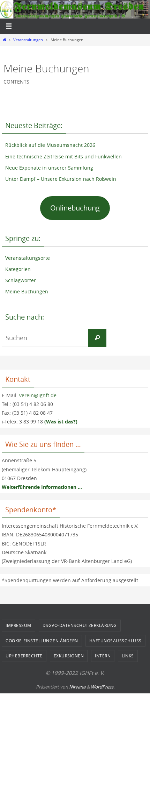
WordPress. (102, 687)
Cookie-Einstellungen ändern (42, 640)
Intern (103, 655)
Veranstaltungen (28, 39)
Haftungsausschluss (115, 640)
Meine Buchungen (26, 291)
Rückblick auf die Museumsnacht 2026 (50, 145)
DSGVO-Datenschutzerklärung (80, 625)
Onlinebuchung (75, 208)
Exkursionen (69, 655)
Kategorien (18, 269)
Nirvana (77, 687)
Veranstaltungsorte (27, 258)
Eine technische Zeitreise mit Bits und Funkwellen (63, 156)
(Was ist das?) (60, 421)
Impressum (18, 625)
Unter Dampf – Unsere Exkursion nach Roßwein (60, 179)
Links (128, 655)
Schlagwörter (20, 280)
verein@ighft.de (38, 395)
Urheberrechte (24, 655)
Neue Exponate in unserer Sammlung (49, 167)
